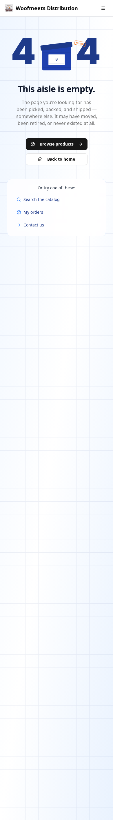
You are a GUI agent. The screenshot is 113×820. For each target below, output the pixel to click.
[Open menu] (103, 8)
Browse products (57, 144)
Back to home (61, 159)
